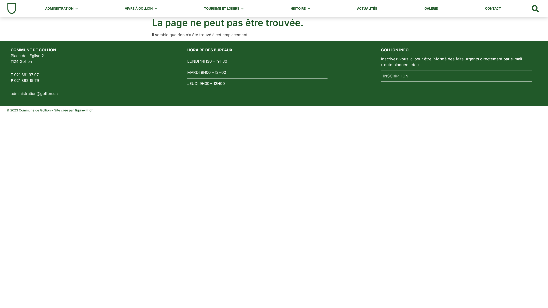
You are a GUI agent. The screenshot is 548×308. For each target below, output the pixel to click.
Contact (493, 8)
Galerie (431, 8)
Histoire (298, 8)
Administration (59, 8)
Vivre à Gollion (139, 8)
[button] (535, 8)
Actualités (367, 8)
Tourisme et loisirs (221, 8)
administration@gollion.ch (34, 93)
